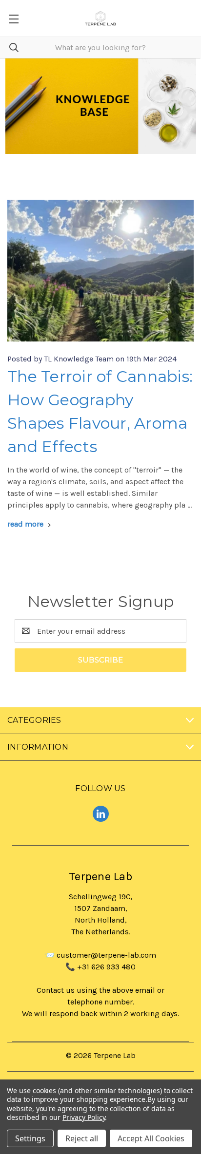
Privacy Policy (83, 1117)
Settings (30, 1138)
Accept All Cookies (151, 1138)
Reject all (81, 1138)
